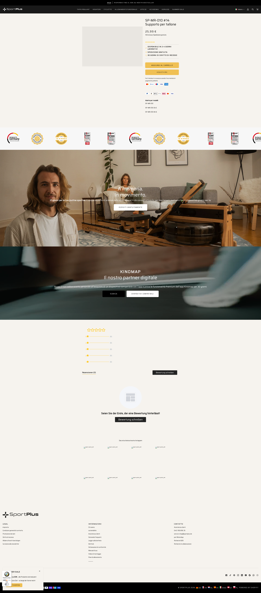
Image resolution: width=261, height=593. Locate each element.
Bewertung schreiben (165, 372)
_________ (90, 561)
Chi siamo (91, 527)
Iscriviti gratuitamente (130, 207)
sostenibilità (92, 530)
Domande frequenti (94, 537)
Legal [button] (5, 524)
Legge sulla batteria (94, 540)
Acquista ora (162, 72)
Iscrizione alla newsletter (11, 544)
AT (230, 588)
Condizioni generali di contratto (13, 530)
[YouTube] (246, 575)
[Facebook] (226, 575)
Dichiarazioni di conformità (97, 547)
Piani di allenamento (95, 557)
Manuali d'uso (92, 550)
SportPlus (185, 587)
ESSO (224, 588)
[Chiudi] (40, 570)
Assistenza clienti (94, 534)
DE (199, 588)
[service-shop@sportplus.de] (257, 575)
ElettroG (91, 544)
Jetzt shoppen (14, 585)
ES (217, 588)
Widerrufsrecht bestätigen (11, 540)
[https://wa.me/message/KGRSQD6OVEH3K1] (253, 575)
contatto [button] (178, 524)
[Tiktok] (230, 575)
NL (211, 588)
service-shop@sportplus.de (183, 534)
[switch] (7, 584)
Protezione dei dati (9, 534)
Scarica (113, 294)
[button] (96, 9)
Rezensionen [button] (89, 372)
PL (236, 588)
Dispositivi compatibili (142, 294)
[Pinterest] (234, 575)
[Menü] (10, 572)
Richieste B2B (178, 540)
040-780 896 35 (179, 530)
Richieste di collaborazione (182, 544)
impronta (6, 527)
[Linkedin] (242, 575)
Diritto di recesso (8, 537)
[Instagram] (238, 575)
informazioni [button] (95, 524)
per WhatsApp (179, 537)
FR (205, 588)
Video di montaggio (94, 554)
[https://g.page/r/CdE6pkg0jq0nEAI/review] (250, 575)
